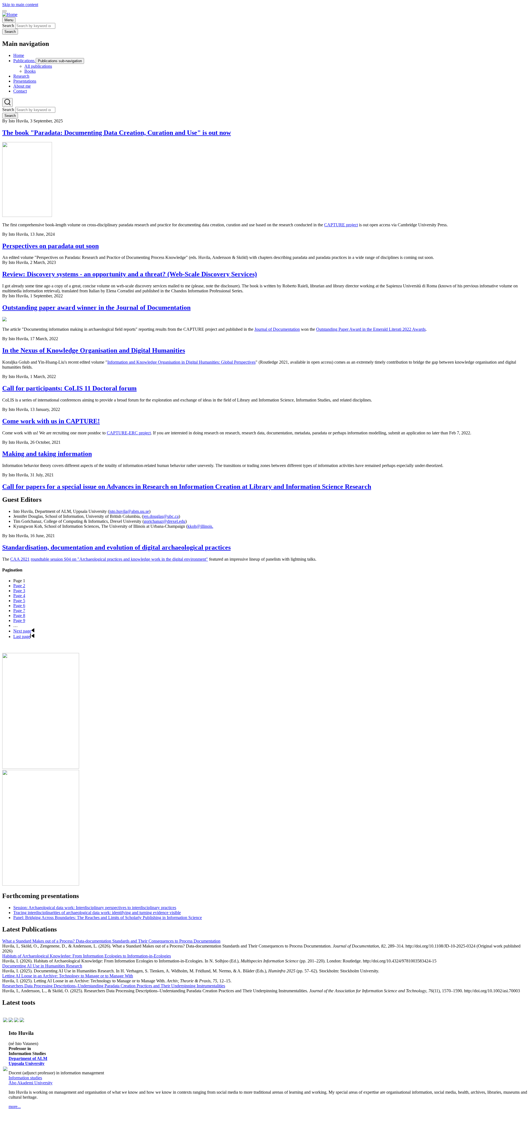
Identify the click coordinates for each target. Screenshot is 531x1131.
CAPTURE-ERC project (129, 433)
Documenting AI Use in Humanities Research (42, 966)
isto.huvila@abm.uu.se (129, 511)
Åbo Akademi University (31, 1082)
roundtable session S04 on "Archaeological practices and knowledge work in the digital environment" (119, 559)
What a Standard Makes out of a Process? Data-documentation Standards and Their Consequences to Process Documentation (111, 941)
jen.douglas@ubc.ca (161, 516)
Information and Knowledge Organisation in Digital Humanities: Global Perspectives (181, 362)
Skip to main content (20, 4)
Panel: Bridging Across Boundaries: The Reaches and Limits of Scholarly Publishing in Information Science (107, 917)
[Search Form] (7, 102)
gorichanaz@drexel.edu (164, 521)
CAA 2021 (20, 559)
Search (8, 25)
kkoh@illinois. (200, 526)
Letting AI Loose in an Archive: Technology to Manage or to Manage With (67, 975)
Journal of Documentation (277, 329)
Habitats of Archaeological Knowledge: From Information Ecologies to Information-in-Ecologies (86, 956)
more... (15, 1106)
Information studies (25, 1077)
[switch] (4, 11)
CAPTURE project (341, 224)
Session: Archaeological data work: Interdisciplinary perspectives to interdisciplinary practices (94, 907)
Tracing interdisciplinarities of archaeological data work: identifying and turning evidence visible (97, 912)
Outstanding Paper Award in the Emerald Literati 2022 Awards (371, 329)
